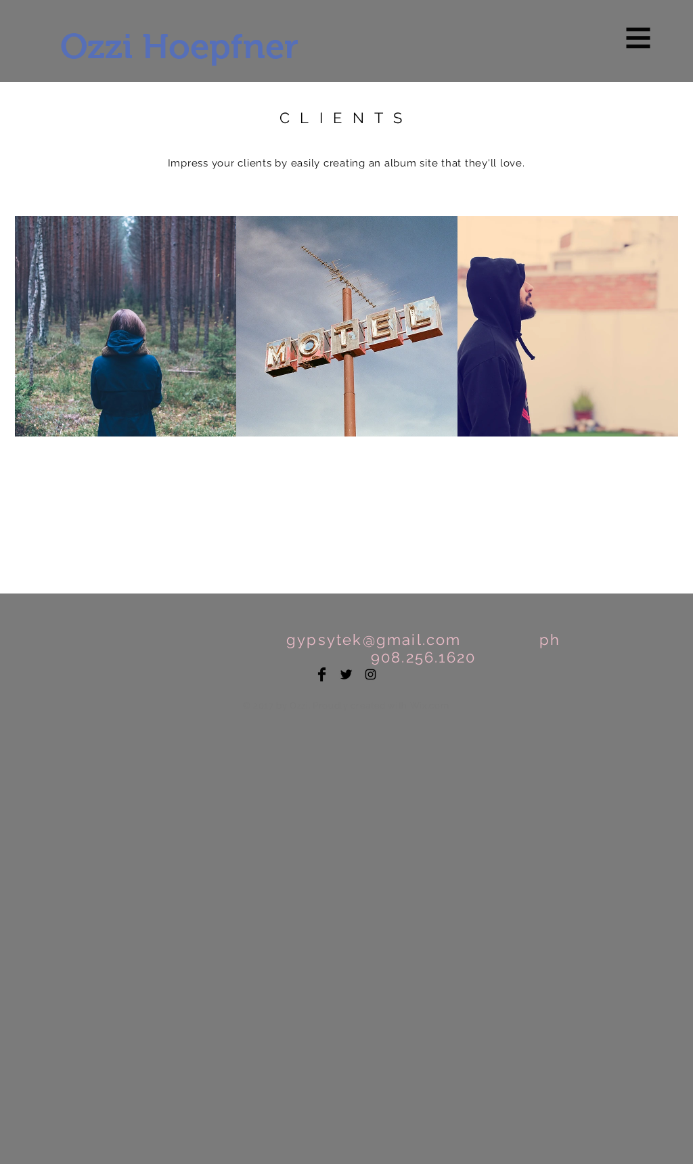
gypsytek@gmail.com (374, 639)
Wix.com (429, 705)
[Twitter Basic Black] (346, 674)
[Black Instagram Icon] (370, 674)
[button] (638, 38)
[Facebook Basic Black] (322, 674)
